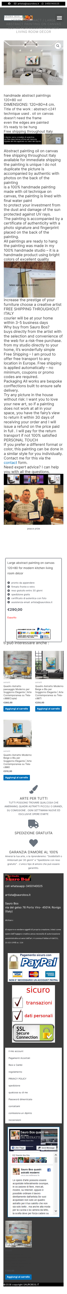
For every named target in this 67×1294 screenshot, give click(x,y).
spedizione (14, 1085)
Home (16, 20)
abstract (33, 20)
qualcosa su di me (18, 1092)
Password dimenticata (20, 1099)
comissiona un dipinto (20, 1113)
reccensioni (15, 1120)
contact (10, 462)
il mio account (16, 1051)
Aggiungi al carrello (16, 708)
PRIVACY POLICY (17, 1078)
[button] (59, 18)
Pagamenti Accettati (19, 1058)
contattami (14, 1106)
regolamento (15, 1071)
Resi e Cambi (15, 1065)
